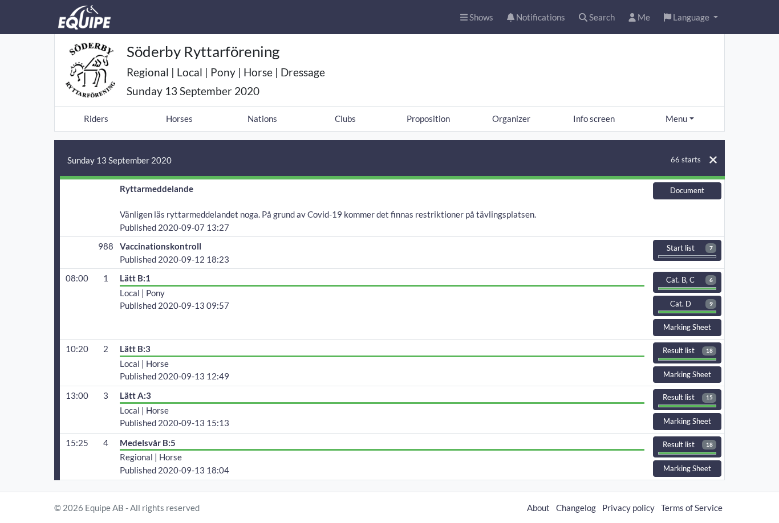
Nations (262, 118)
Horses (179, 118)
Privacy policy (628, 507)
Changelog (576, 507)
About (538, 507)
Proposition (428, 118)
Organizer (511, 118)
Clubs (345, 118)
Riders (96, 118)
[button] (691, 17)
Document (687, 190)
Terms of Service (692, 507)
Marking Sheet (687, 327)
